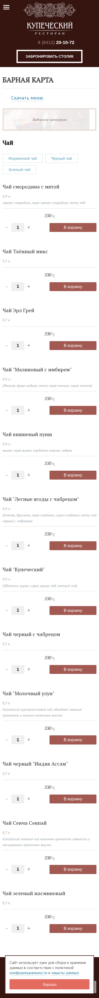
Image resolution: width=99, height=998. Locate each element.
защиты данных (65, 972)
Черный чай (61, 158)
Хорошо (50, 984)
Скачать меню (27, 97)
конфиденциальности (28, 972)
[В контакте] (28, 42)
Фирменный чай (22, 158)
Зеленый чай (19, 169)
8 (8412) (56, 42)
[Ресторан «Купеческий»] (49, 19)
